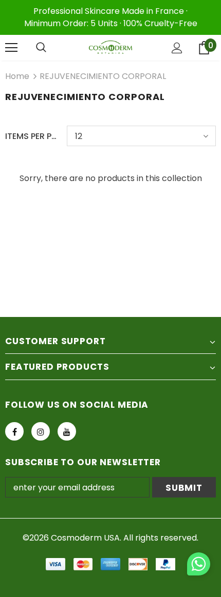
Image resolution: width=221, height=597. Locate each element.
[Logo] (110, 47)
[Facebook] (14, 431)
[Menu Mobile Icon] (11, 48)
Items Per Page (32, 136)
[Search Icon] (41, 48)
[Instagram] (40, 431)
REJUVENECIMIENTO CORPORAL (103, 76)
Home (17, 76)
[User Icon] (177, 48)
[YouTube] (67, 431)
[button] (198, 565)
